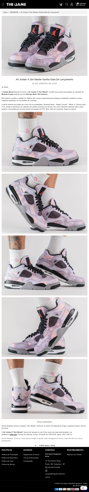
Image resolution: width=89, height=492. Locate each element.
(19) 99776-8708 (54, 467)
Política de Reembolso (10, 458)
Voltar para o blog (46, 445)
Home (5, 12)
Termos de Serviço (8, 464)
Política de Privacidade (10, 454)
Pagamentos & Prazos (31, 454)
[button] (4, 4)
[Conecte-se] (71, 4)
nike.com (13, 434)
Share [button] (6, 87)
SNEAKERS (14, 12)
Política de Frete (7, 461)
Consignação (28, 461)
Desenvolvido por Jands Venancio (12, 486)
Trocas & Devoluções (31, 458)
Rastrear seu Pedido (74, 454)
